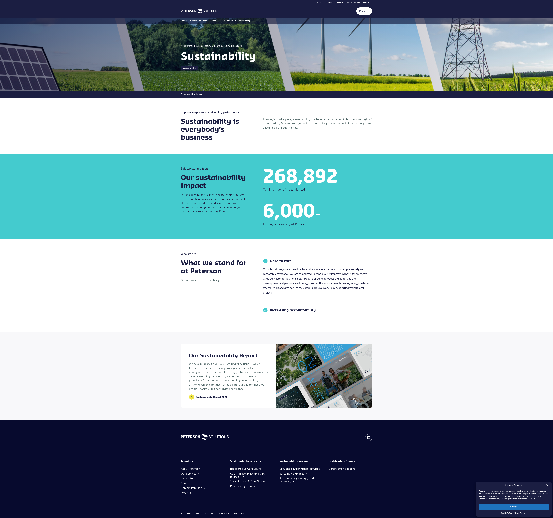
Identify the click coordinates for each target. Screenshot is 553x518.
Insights (186, 493)
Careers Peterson (191, 488)
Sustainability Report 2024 (211, 397)
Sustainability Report (191, 94)
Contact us (188, 483)
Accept (513, 507)
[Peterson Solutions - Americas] (200, 11)
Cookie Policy (506, 513)
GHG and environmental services (299, 468)
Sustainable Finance (291, 473)
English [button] (366, 2)
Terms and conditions (190, 513)
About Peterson (226, 21)
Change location (353, 2)
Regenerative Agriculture (245, 468)
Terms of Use (208, 513)
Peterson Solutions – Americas (194, 21)
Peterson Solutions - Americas (331, 2)
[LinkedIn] (368, 437)
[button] (547, 485)
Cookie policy (223, 513)
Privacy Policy (519, 513)
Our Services (188, 473)
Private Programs (241, 486)
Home (213, 21)
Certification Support (342, 468)
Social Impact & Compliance (247, 481)
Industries (187, 478)
